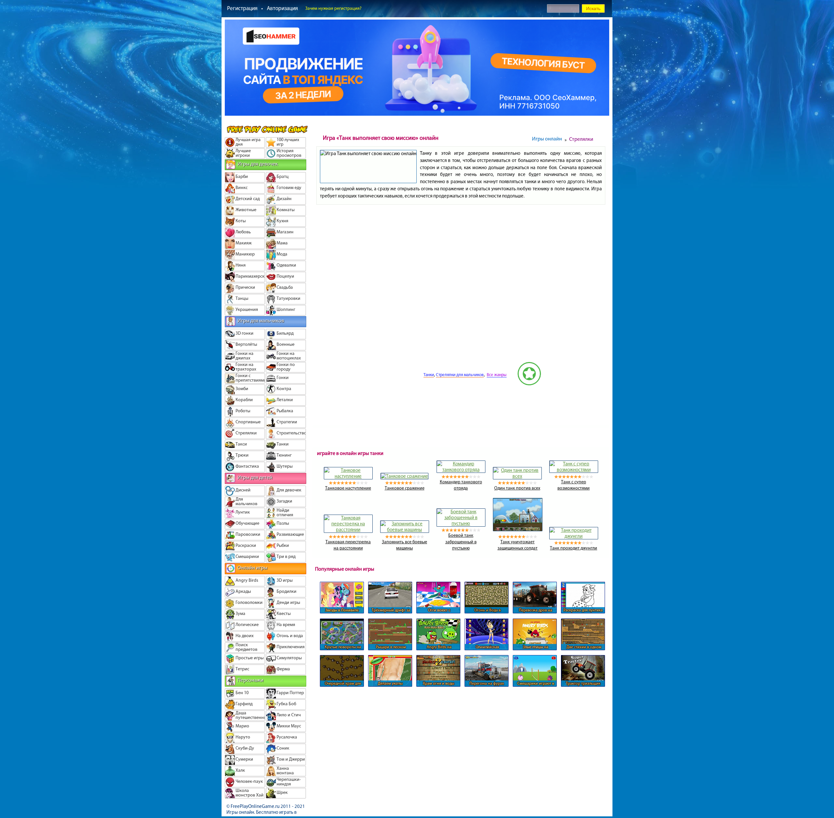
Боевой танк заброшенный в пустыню (461, 542)
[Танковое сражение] (404, 476)
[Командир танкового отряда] (461, 470)
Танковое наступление (348, 488)
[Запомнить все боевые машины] (404, 530)
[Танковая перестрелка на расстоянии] (348, 530)
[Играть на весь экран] (399, 384)
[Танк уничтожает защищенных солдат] (517, 530)
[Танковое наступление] (348, 476)
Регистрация (242, 8)
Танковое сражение (404, 488)
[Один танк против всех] (517, 476)
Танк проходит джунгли (573, 548)
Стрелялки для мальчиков (460, 374)
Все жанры (497, 374)
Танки (429, 374)
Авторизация (282, 8)
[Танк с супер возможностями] (573, 470)
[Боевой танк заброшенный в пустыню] (461, 523)
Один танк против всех (517, 488)
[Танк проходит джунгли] (573, 536)
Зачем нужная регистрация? (333, 8)
